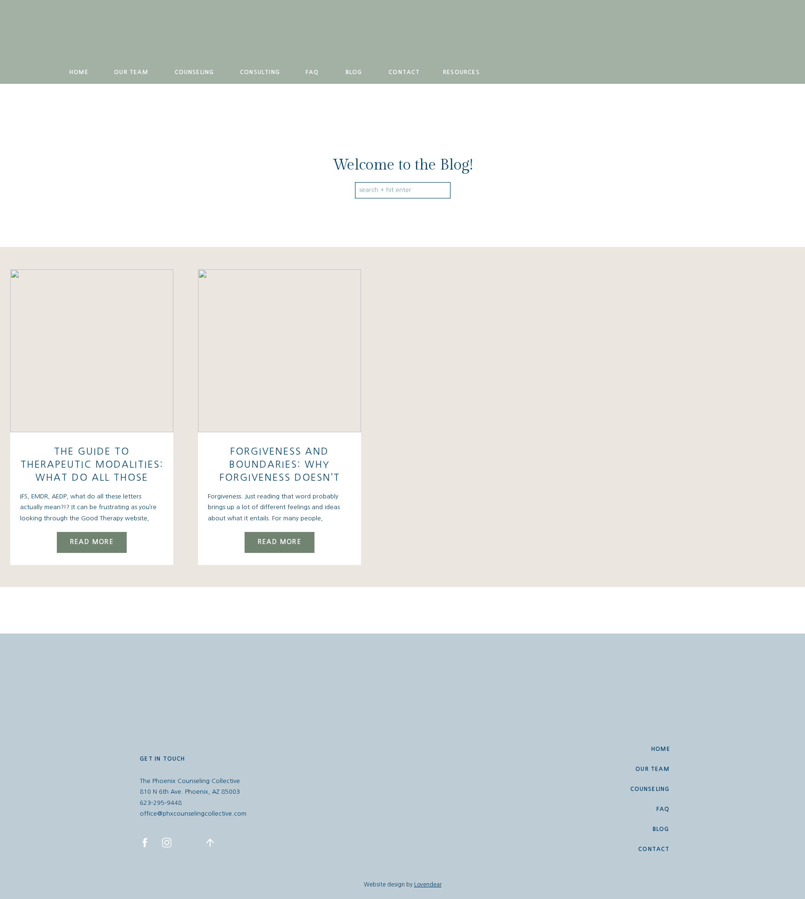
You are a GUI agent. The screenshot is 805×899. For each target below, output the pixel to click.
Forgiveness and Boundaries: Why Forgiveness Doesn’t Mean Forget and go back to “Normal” (279, 477)
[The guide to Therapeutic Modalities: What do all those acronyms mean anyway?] (91, 350)
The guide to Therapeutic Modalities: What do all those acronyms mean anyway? (92, 477)
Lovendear (428, 884)
